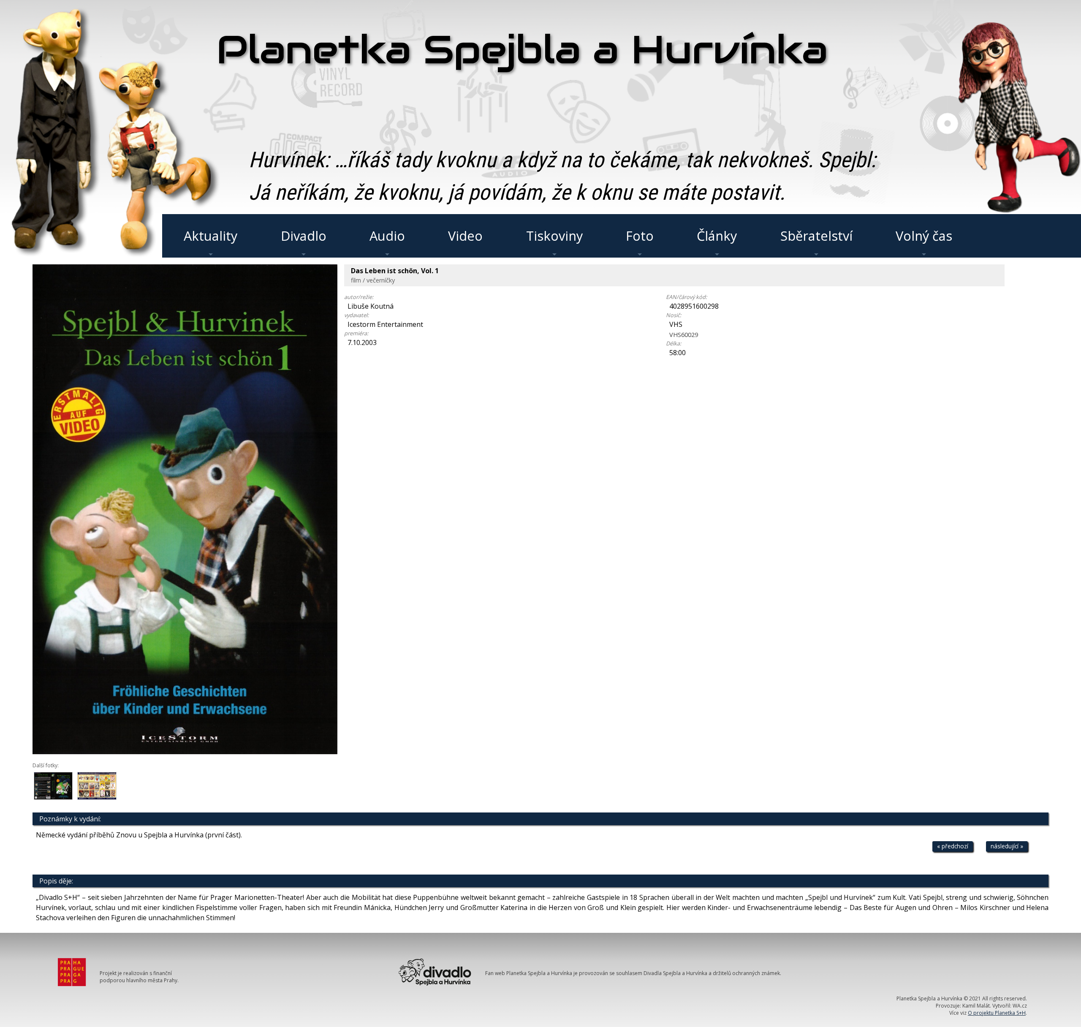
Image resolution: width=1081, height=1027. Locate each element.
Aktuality (210, 236)
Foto (640, 236)
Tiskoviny (554, 236)
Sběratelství (816, 236)
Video (465, 236)
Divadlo (303, 236)
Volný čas (924, 236)
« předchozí (952, 846)
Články (717, 236)
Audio (387, 236)
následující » (1007, 846)
